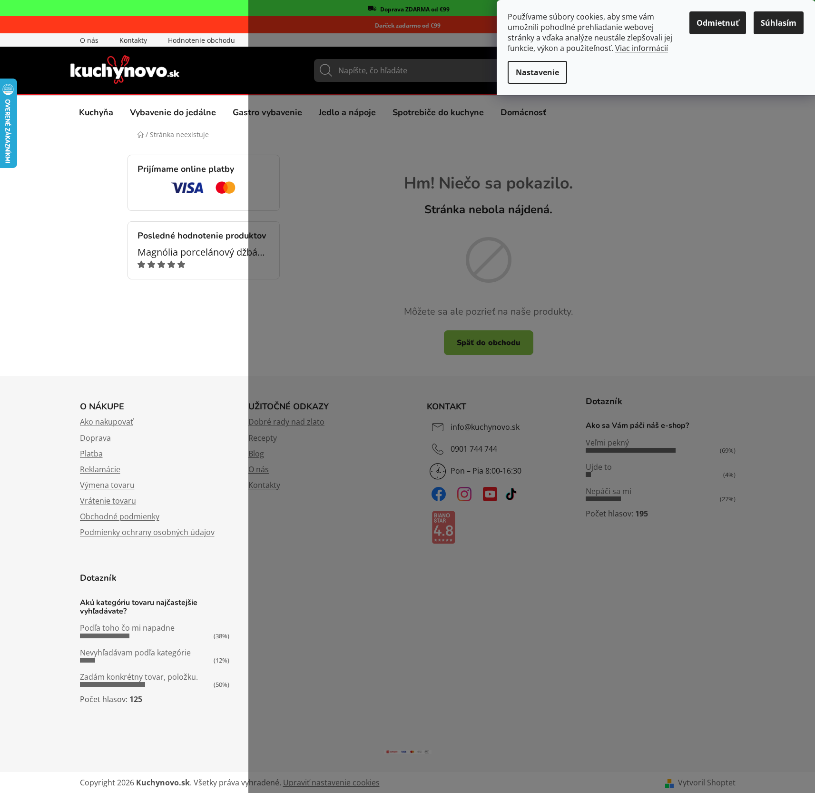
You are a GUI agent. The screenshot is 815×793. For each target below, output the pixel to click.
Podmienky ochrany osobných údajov (147, 532)
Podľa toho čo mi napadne (127, 628)
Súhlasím (778, 23)
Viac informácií (641, 48)
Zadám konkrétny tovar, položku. (139, 677)
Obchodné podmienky (119, 516)
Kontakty (133, 40)
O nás (89, 40)
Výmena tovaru (107, 485)
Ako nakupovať (106, 421)
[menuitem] (96, 112)
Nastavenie (537, 72)
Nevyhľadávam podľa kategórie (135, 652)
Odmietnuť (718, 23)
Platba (91, 453)
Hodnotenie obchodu (201, 40)
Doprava (95, 438)
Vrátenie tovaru (108, 501)
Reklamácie (100, 469)
